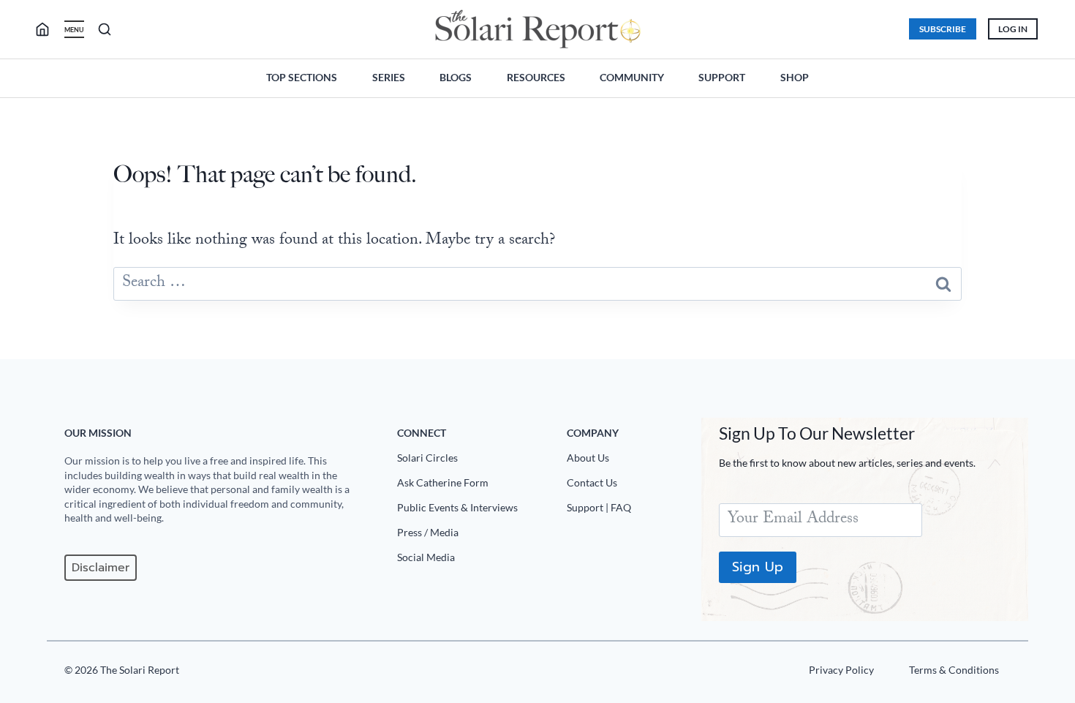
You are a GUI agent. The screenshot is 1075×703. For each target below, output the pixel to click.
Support (721, 77)
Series (388, 77)
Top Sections (301, 77)
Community (632, 77)
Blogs (456, 77)
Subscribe (942, 28)
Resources (536, 77)
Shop (794, 77)
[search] (48, 29)
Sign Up (757, 567)
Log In (1012, 28)
